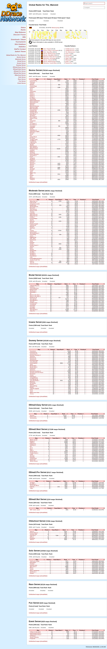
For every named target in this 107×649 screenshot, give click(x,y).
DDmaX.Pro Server (20, 71)
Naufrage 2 (33, 291)
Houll (31, 134)
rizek (31, 248)
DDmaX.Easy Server (19, 67)
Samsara (32, 356)
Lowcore (32, 143)
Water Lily (33, 172)
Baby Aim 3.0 (33, 216)
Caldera (32, 287)
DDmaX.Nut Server (20, 73)
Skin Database (20, 44)
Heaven (32, 226)
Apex (31, 364)
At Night (32, 482)
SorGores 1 (33, 572)
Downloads (15, 39)
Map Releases (20, 32)
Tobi (31, 257)
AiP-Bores (33, 636)
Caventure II (33, 352)
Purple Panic (33, 451)
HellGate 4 (33, 445)
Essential (32, 373)
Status (23, 27)
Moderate (46, 56)
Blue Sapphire (34, 108)
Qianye (32, 246)
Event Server (22, 83)
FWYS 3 (32, 442)
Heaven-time (33, 565)
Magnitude (33, 205)
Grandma (32, 305)
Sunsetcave (33, 418)
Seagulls (32, 158)
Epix (31, 176)
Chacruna (33, 368)
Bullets (32, 84)
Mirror (31, 568)
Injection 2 (33, 376)
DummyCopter (34, 360)
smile (31, 454)
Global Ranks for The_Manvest (16, 55)
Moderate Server (20, 59)
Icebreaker (33, 91)
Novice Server (21, 57)
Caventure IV (33, 353)
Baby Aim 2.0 (53, 56)
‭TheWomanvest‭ (69, 49)
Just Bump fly (34, 379)
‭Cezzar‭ (67, 56)
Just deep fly (33, 361)
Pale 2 (31, 450)
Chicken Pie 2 (34, 112)
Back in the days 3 (35, 296)
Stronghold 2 (33, 300)
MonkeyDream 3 (34, 233)
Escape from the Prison (36, 372)
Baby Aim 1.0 (33, 201)
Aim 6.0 (32, 301)
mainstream (33, 232)
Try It (31, 391)
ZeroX (31, 175)
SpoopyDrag (33, 385)
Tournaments (21, 42)
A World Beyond (34, 285)
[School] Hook (34, 102)
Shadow (32, 178)
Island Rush (33, 136)
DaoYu (32, 220)
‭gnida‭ (67, 61)
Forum (23, 35)
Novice (45, 53)
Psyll (31, 156)
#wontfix (32, 213)
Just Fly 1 (33, 535)
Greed (31, 375)
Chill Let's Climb (34, 561)
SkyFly (32, 384)
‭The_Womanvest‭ (70, 52)
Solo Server (22, 77)
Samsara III (33, 359)
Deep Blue (50, 52)
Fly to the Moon (34, 485)
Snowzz (32, 455)
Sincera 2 (32, 163)
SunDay (32, 252)
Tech (31, 389)
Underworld (33, 458)
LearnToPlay (33, 80)
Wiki (24, 37)
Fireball (49, 49)
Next (31, 449)
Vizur (31, 171)
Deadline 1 (33, 484)
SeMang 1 (33, 160)
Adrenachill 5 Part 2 (35, 634)
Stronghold (33, 299)
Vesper (32, 573)
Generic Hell (33, 534)
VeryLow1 (33, 459)
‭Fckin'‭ (67, 53)
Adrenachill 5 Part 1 (35, 633)
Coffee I (32, 217)
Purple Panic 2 (34, 453)
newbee (32, 150)
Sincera (32, 162)
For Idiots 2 (33, 124)
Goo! (31, 88)
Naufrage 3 (33, 292)
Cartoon (32, 87)
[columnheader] (37, 79)
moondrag (52, 58)
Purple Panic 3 (34, 245)
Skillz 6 (32, 539)
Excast (32, 222)
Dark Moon (33, 114)
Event (45, 50)
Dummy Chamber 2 (35, 355)
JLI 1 (31, 447)
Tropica (32, 211)
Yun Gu (32, 262)
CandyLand (33, 110)
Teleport (32, 179)
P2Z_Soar (32, 238)
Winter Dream (34, 461)
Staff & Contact (20, 49)
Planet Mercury (34, 154)
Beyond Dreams (34, 106)
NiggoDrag (33, 237)
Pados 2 (32, 151)
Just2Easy (33, 140)
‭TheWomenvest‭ (69, 50)
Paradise (32, 538)
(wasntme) (33, 99)
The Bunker (33, 256)
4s (30, 293)
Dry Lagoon (33, 116)
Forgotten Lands (35, 203)
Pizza (31, 241)
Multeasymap (55, 27)
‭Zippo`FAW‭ (68, 58)
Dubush (32, 221)
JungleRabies (34, 377)
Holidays (32, 228)
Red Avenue (33, 209)
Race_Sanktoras (34, 570)
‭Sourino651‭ (68, 55)
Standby (32, 457)
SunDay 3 (32, 254)
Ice (31, 446)
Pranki (32, 244)
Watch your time (34, 392)
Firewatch (33, 120)
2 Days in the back (52, 50)
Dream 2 (32, 441)
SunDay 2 (32, 253)
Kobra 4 (32, 96)
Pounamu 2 (33, 155)
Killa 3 (32, 536)
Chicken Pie (33, 111)
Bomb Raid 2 (33, 367)
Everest (32, 415)
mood (31, 569)
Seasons (32, 159)
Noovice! (32, 207)
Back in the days (35, 295)
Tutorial (50, 60)
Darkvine (32, 369)
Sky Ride (32, 308)
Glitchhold (33, 225)
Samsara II (33, 357)
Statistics (22, 47)
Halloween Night (34, 131)
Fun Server (22, 81)
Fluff (31, 122)
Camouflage (33, 86)
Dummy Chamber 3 (35, 371)
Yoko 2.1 (32, 311)
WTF (31, 174)
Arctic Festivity (34, 637)
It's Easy (32, 138)
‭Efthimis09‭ (68, 60)
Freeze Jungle (34, 224)
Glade (31, 128)
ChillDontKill (33, 303)
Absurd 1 (32, 103)
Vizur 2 (32, 261)
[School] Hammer (35, 100)
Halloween (33, 443)
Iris (31, 135)
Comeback (33, 304)
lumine (32, 230)
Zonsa (32, 393)
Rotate (32, 249)
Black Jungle (33, 439)
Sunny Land (33, 210)
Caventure (33, 351)
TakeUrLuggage (34, 388)
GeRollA (32, 127)
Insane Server (21, 63)
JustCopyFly (33, 363)
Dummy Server (21, 65)
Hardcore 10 (33, 297)
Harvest (32, 132)
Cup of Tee (33, 202)
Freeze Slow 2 (34, 532)
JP (30, 229)
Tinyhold (32, 638)
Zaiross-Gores (34, 264)
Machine (32, 381)
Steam (23, 39)
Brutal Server (21, 61)
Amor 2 (32, 531)
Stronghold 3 (33, 309)
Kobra (31, 92)
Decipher (32, 115)
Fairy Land (33, 416)
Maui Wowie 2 (34, 147)
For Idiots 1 (33, 123)
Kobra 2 (32, 94)
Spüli (31, 167)
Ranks (23, 30)
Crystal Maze (53, 63)
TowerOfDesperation (36, 258)
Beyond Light (34, 107)
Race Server (22, 79)
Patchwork (33, 240)
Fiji (31, 119)
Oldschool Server (20, 75)
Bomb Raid (33, 365)
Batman (32, 104)
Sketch (32, 164)
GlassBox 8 (51, 55)
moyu (31, 236)
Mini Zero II (33, 566)
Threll (31, 170)
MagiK (32, 144)
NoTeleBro (33, 383)
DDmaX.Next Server (19, 69)
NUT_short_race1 (35, 509)
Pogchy (32, 242)
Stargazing (33, 250)
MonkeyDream (34, 206)
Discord (16, 35)
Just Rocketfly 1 (34, 380)
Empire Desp (33, 118)
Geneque (32, 126)
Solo (44, 49)
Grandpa (32, 307)
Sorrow (32, 166)
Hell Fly (32, 486)
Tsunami (32, 82)
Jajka (31, 488)
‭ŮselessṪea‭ (68, 63)
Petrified (32, 152)
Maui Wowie (33, 146)
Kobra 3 (32, 95)
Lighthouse (33, 142)
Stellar (32, 387)
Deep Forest (33, 289)
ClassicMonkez (34, 288)
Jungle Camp (34, 139)
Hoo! (31, 90)
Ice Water (32, 98)
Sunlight (32, 168)
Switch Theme (20, 51)
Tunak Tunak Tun (35, 260)
